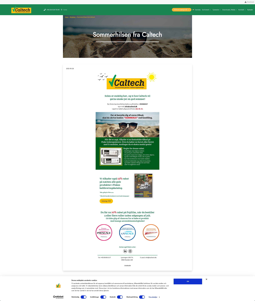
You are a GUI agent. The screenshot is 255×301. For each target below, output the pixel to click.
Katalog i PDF (106, 201)
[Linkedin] (125, 251)
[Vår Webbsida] (130, 251)
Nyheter (73, 17)
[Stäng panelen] (206, 279)
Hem (66, 17)
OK (188, 281)
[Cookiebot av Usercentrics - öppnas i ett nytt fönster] (58, 297)
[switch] (103, 297)
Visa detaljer (153, 297)
